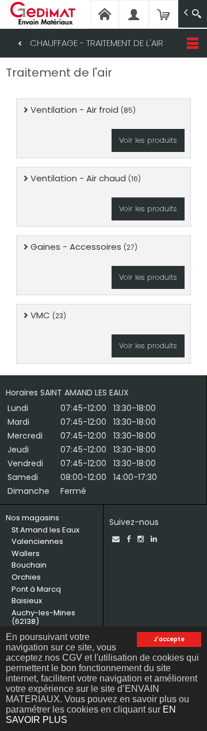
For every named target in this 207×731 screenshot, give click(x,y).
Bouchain (29, 564)
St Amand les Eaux (45, 529)
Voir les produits (148, 140)
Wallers (26, 553)
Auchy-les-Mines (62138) (43, 617)
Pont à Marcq (36, 589)
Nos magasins (32, 517)
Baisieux (27, 600)
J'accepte (169, 639)
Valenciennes (37, 541)
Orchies (26, 577)
